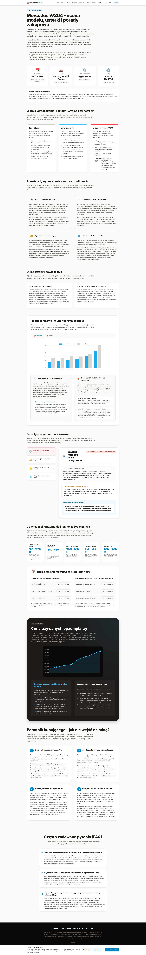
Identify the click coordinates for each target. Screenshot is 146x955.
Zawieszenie (82, 2)
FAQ (110, 2)
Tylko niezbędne (98, 949)
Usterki (94, 2)
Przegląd (62, 2)
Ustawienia (86, 949)
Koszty (99, 2)
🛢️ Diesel (50, 335)
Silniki (88, 2)
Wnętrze (74, 2)
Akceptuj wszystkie (112, 949)
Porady (105, 2)
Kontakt (116, 2)
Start (57, 2)
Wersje (69, 2)
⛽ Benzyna (38, 335)
